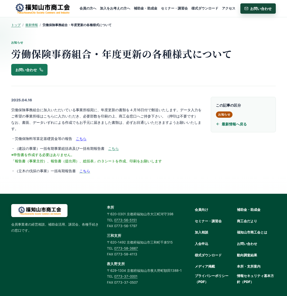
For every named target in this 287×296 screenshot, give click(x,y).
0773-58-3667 (126, 248)
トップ (16, 25)
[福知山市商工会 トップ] (42, 8)
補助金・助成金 (249, 209)
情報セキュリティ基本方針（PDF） (255, 279)
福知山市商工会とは (252, 232)
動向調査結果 (247, 255)
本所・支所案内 (249, 266)
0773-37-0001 (125, 276)
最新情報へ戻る (234, 124)
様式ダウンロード (208, 255)
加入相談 (201, 232)
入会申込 (201, 244)
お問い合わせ (247, 244)
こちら (81, 138)
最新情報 (31, 25)
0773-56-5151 (125, 220)
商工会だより (247, 221)
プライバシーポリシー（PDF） (211, 279)
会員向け (201, 209)
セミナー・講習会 (208, 221)
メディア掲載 (205, 266)
